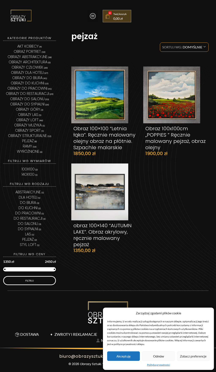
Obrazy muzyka (28, 125)
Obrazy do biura (27, 77)
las (28, 234)
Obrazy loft (27, 119)
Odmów (158, 356)
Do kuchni (28, 207)
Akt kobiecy (28, 46)
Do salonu (28, 223)
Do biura (28, 202)
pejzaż (28, 239)
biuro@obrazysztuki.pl (84, 356)
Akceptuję (123, 356)
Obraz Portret (27, 51)
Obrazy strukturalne (27, 135)
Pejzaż (28, 140)
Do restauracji (28, 218)
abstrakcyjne (28, 192)
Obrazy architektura (28, 62)
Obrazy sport (28, 130)
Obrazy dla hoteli (27, 72)
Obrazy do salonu (27, 98)
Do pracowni (28, 213)
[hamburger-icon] (92, 16)
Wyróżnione (28, 151)
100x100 (28, 169)
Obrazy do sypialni (27, 104)
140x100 (28, 174)
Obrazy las (28, 114)
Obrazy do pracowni (27, 88)
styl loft (28, 244)
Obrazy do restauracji (27, 93)
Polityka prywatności (158, 364)
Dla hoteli (28, 197)
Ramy (27, 146)
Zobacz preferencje (193, 356)
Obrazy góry (28, 109)
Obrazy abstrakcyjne (27, 56)
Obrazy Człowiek (27, 67)
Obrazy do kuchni (27, 83)
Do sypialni (28, 228)
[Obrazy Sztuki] (21, 15)
